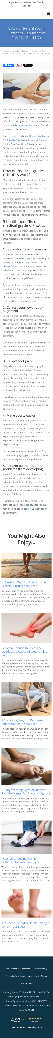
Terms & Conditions (15, 976)
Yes (24, 5)
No (29, 5)
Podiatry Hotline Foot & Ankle (15, 51)
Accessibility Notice (37, 976)
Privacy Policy (40, 968)
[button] (48, 14)
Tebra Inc (26, 968)
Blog (34, 51)
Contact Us (26, 983)
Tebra (39, 1027)
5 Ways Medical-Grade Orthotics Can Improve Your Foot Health (26, 52)
